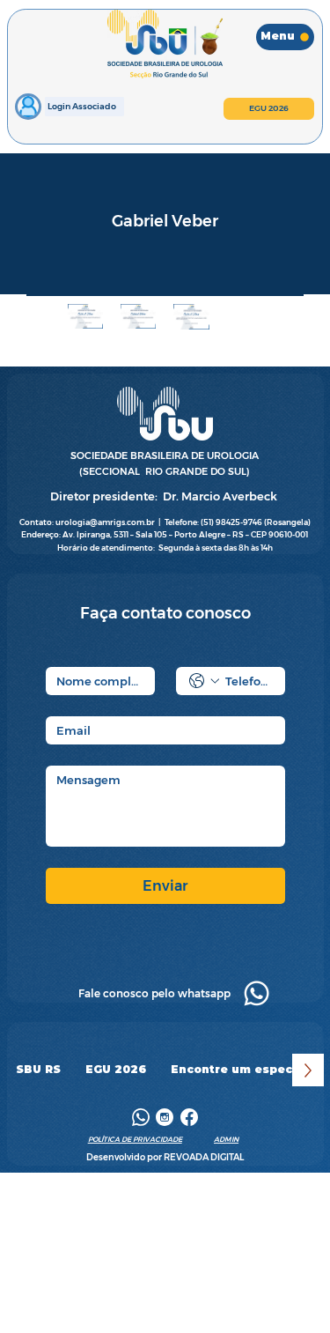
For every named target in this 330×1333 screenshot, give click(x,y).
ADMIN (226, 1139)
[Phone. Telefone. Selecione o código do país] (204, 681)
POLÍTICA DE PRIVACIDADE (135, 1139)
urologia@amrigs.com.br (105, 522)
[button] (38, 1070)
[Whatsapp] (256, 993)
